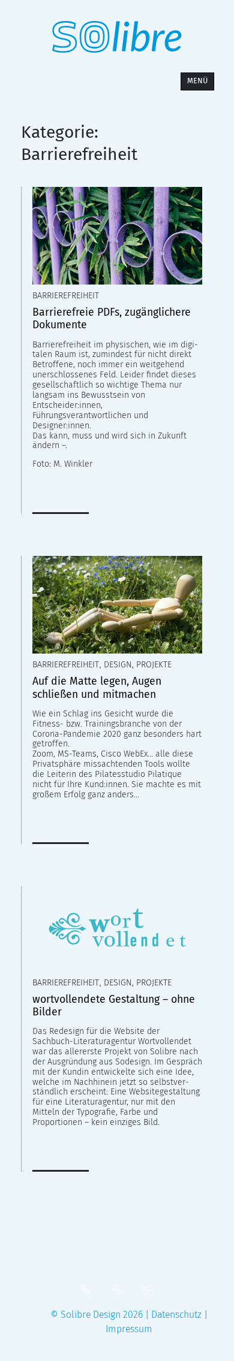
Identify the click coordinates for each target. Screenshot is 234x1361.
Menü (197, 80)
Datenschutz (177, 1314)
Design (117, 665)
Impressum (129, 1329)
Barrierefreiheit (65, 296)
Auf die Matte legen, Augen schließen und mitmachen (96, 687)
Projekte (154, 665)
